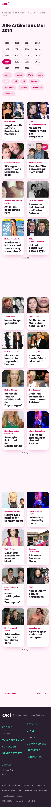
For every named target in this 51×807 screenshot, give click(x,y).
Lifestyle (33, 750)
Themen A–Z (7, 770)
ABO (4, 785)
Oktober (23, 87)
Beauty (32, 737)
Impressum (40, 785)
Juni (15, 81)
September (9, 87)
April (40, 75)
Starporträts (12, 753)
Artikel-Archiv (19, 12)
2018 (7, 55)
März (30, 75)
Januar (7, 75)
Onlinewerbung (30, 790)
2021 (17, 49)
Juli (23, 81)
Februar (19, 75)
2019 (37, 49)
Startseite (6, 12)
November (37, 87)
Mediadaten (16, 790)
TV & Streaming (13, 740)
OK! (5, 4)
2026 (7, 43)
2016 (27, 55)
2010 (7, 68)
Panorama (34, 756)
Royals (32, 724)
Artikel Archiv (14, 785)
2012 (27, 62)
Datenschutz (28, 785)
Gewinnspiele (36, 743)
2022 (7, 49)
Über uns (43, 790)
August (34, 81)
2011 (37, 62)
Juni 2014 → (42, 693)
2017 (17, 55)
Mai (6, 81)
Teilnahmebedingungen (12, 796)
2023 (37, 43)
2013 (17, 62)
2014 (7, 62)
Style (31, 730)
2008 (27, 68)
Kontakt (5, 790)
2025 (17, 43)
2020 (27, 49)
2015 (37, 55)
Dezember (9, 93)
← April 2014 (9, 693)
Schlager (9, 746)
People (7, 727)
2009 (17, 68)
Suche (5, 774)
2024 (27, 43)
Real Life (7, 733)
